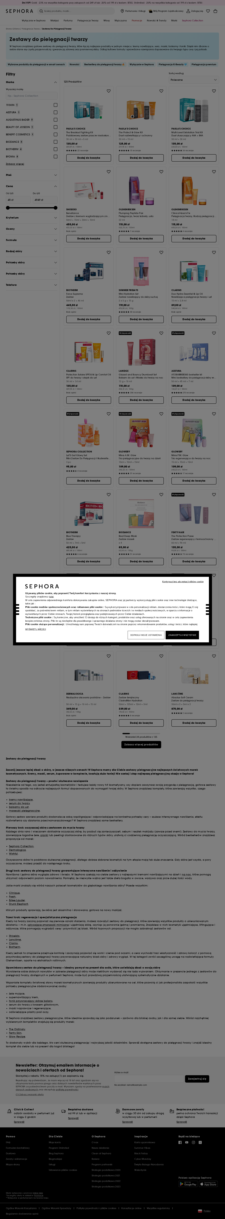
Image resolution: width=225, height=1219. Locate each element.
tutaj (51, 596)
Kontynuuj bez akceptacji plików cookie (183, 581)
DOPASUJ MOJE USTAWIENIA (146, 635)
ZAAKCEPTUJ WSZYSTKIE (182, 635)
